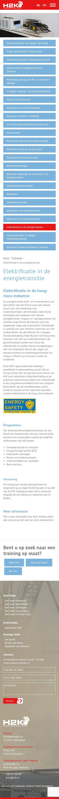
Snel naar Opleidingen (15, 604)
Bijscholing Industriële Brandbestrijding (27, 140)
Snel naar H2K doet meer (17, 614)
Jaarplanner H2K (12, 627)
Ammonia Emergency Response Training (27, 247)
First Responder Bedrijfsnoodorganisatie (28, 124)
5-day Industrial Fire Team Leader (24, 51)
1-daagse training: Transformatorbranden (28, 91)
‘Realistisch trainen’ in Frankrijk (23, 116)
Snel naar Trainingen (14, 607)
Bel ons (13, 571)
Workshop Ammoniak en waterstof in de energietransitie (27, 175)
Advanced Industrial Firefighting (23, 107)
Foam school (13, 132)
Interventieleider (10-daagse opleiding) (27, 43)
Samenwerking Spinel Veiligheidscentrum (28, 59)
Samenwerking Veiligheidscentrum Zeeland (24, 69)
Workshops (12, 194)
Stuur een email (39, 562)
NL (38, 5)
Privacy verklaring (13, 642)
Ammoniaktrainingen (17, 165)
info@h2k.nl (12, 777)
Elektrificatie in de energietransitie (25, 227)
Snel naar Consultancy (15, 610)
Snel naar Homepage (15, 600)
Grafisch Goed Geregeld (38, 785)
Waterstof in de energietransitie (23, 218)
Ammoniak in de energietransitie (23, 210)
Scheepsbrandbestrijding (20, 185)
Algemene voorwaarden (16, 646)
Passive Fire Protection (18, 99)
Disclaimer (9, 639)
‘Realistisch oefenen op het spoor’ (25, 149)
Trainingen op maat (17, 202)
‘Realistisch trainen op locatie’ (23, 157)
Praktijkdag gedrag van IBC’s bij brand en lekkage (28, 81)
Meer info (14, 562)
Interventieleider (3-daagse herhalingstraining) (21, 237)
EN (44, 5)
